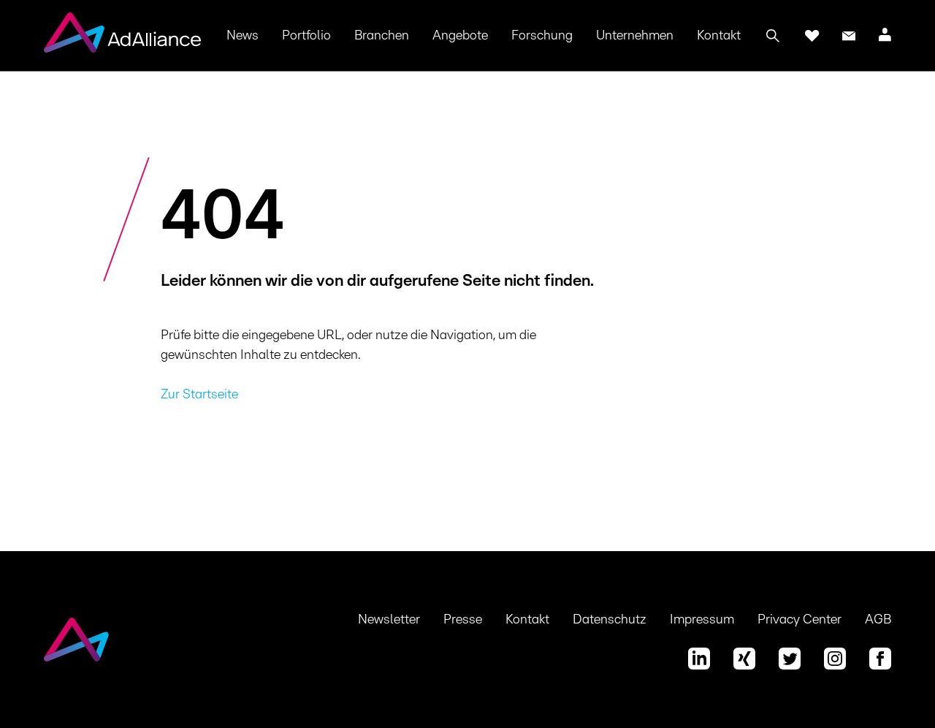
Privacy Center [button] (799, 619)
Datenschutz (609, 619)
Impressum (702, 619)
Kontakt (719, 35)
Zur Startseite (199, 394)
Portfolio (306, 35)
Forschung (542, 35)
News (242, 35)
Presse (462, 619)
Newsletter (389, 619)
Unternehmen (634, 35)
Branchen (381, 35)
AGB (878, 619)
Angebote (460, 35)
